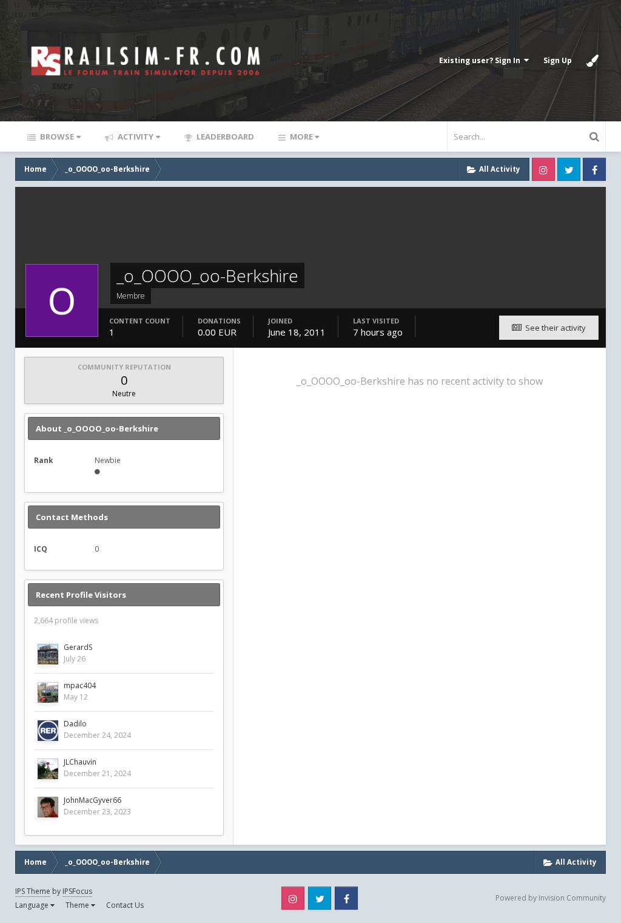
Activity (134, 136)
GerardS (78, 647)
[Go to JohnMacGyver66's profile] (48, 807)
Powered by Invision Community (550, 898)
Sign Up (557, 60)
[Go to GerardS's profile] (48, 654)
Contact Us (125, 905)
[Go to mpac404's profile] (48, 692)
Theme (78, 905)
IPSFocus (77, 891)
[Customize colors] (592, 60)
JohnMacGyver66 (92, 800)
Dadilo (75, 723)
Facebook (594, 169)
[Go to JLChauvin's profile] (48, 769)
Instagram (543, 169)
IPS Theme (32, 891)
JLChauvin (80, 762)
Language (32, 905)
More (301, 136)
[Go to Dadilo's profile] (48, 730)
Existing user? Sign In (481, 60)
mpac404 (80, 685)
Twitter (568, 169)
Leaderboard (224, 136)
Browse (56, 136)
